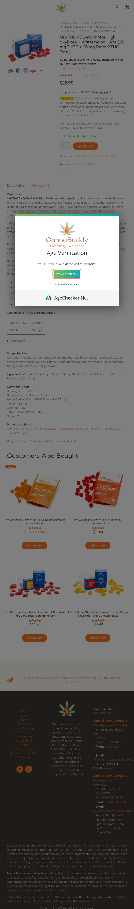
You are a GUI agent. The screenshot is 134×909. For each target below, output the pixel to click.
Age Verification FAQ (67, 284)
